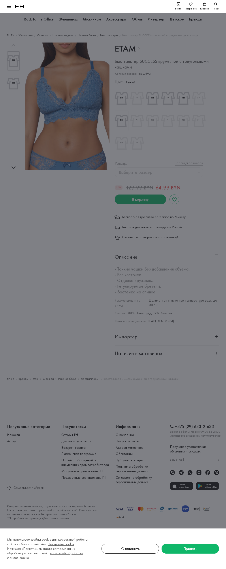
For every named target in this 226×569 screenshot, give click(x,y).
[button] (9, 6)
